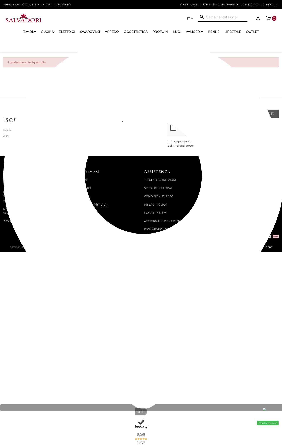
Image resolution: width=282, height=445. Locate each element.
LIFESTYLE (232, 32)
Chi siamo (188, 4)
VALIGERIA (194, 32)
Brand (232, 4)
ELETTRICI (67, 32)
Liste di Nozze (212, 4)
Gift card (271, 4)
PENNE (213, 32)
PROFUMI (160, 32)
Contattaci (250, 4)
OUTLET (252, 32)
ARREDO (112, 32)
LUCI (177, 32)
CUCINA (47, 32)
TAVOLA (29, 32)
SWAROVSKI (90, 32)
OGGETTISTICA (136, 32)
